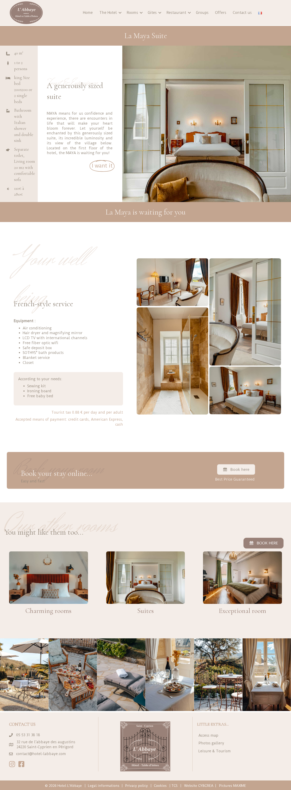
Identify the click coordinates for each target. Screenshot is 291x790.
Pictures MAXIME (232, 786)
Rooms (132, 12)
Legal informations (103, 786)
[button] (120, 12)
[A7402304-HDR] (172, 361)
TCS (174, 786)
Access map (208, 735)
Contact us (242, 12)
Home (88, 12)
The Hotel (108, 12)
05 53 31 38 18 (28, 735)
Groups (202, 12)
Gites (152, 12)
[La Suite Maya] (172, 282)
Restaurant (176, 12)
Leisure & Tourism (214, 751)
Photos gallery (211, 743)
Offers (220, 12)
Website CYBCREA (198, 786)
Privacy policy (136, 786)
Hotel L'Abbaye (70, 786)
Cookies (160, 786)
